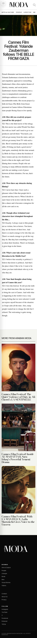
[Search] (34, 5)
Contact (4, 593)
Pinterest (4, 621)
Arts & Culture (8, 12)
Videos (4, 585)
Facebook (5, 618)
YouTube (4, 612)
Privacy (4, 599)
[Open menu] (3, 3)
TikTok (4, 624)
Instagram (5, 609)
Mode (3, 576)
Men (3, 579)
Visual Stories (6, 582)
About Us (5, 596)
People (19, 12)
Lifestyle (27, 12)
